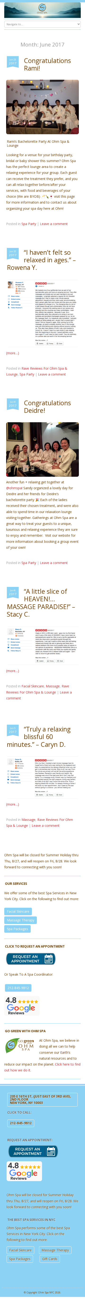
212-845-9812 (18, 988)
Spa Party (28, 224)
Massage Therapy (20, 920)
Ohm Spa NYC (46, 1292)
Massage (53, 686)
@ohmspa (14, 488)
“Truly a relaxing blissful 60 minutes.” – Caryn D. (39, 737)
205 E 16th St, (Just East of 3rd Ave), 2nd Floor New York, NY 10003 (40, 1099)
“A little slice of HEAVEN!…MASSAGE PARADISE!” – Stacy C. (41, 603)
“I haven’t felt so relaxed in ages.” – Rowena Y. (41, 260)
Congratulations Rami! (47, 64)
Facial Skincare (32, 686)
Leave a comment (54, 224)
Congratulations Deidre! (47, 406)
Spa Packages (17, 929)
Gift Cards (49, 1259)
